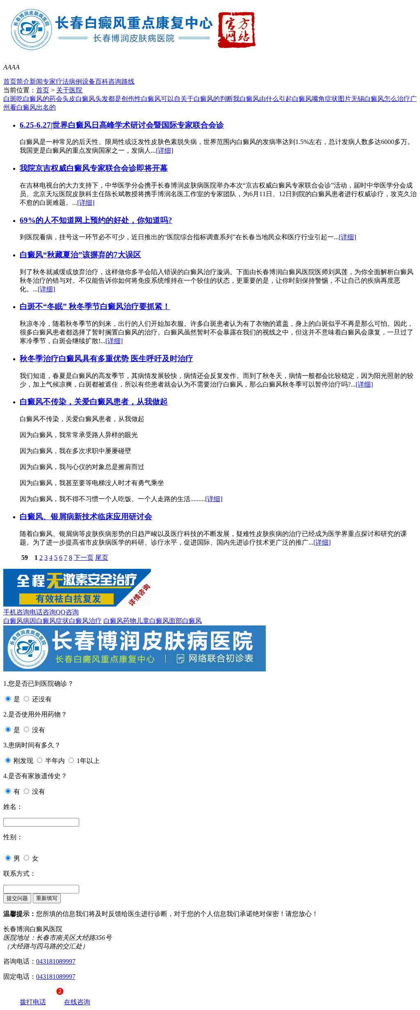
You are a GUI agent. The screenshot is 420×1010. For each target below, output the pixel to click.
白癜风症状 (52, 620)
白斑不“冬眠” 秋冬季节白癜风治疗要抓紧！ (95, 306)
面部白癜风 (185, 620)
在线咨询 (77, 1002)
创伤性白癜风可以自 (150, 98)
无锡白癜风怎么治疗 (380, 98)
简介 (23, 81)
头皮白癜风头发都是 (91, 98)
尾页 (101, 557)
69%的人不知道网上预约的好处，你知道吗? (96, 220)
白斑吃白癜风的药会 (32, 98)
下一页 (84, 557)
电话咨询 (43, 612)
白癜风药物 (119, 620)
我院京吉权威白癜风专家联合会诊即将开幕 (94, 168)
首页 (9, 81)
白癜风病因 (19, 620)
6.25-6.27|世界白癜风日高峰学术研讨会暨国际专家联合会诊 (122, 125)
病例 (75, 81)
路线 (128, 81)
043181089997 (55, 961)
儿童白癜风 (152, 620)
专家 (49, 81)
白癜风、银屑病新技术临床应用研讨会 (86, 516)
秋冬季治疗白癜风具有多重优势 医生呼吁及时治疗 (106, 358)
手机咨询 (16, 612)
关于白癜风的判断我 (210, 98)
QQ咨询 (67, 612)
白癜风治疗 (85, 620)
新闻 (36, 81)
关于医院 (69, 90)
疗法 (62, 81)
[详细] (164, 150)
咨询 (114, 81)
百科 (101, 81)
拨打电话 (33, 1002)
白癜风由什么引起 (266, 98)
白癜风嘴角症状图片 (321, 98)
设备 (88, 81)
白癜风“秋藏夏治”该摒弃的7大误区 (80, 254)
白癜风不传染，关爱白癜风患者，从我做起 (94, 401)
